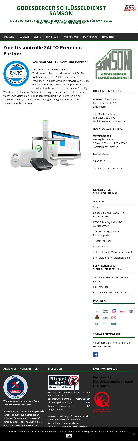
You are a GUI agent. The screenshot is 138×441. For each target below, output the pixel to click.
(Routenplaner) (112, 99)
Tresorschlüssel (102, 240)
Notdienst (108, 36)
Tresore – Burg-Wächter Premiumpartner (106, 233)
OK (69, 436)
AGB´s (37, 36)
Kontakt (24, 36)
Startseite (8, 36)
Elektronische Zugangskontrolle (110, 292)
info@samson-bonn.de (112, 121)
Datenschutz (70, 36)
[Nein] (133, 434)
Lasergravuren (101, 246)
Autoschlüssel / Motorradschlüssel (112, 252)
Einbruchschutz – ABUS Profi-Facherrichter (109, 214)
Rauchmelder (100, 286)
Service (97, 207)
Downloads (90, 36)
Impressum (52, 36)
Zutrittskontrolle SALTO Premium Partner (111, 279)
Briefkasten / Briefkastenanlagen (111, 257)
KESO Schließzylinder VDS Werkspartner (107, 224)
